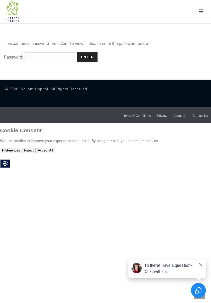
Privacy (162, 116)
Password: (14, 57)
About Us (179, 116)
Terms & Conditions (137, 116)
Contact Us (200, 116)
